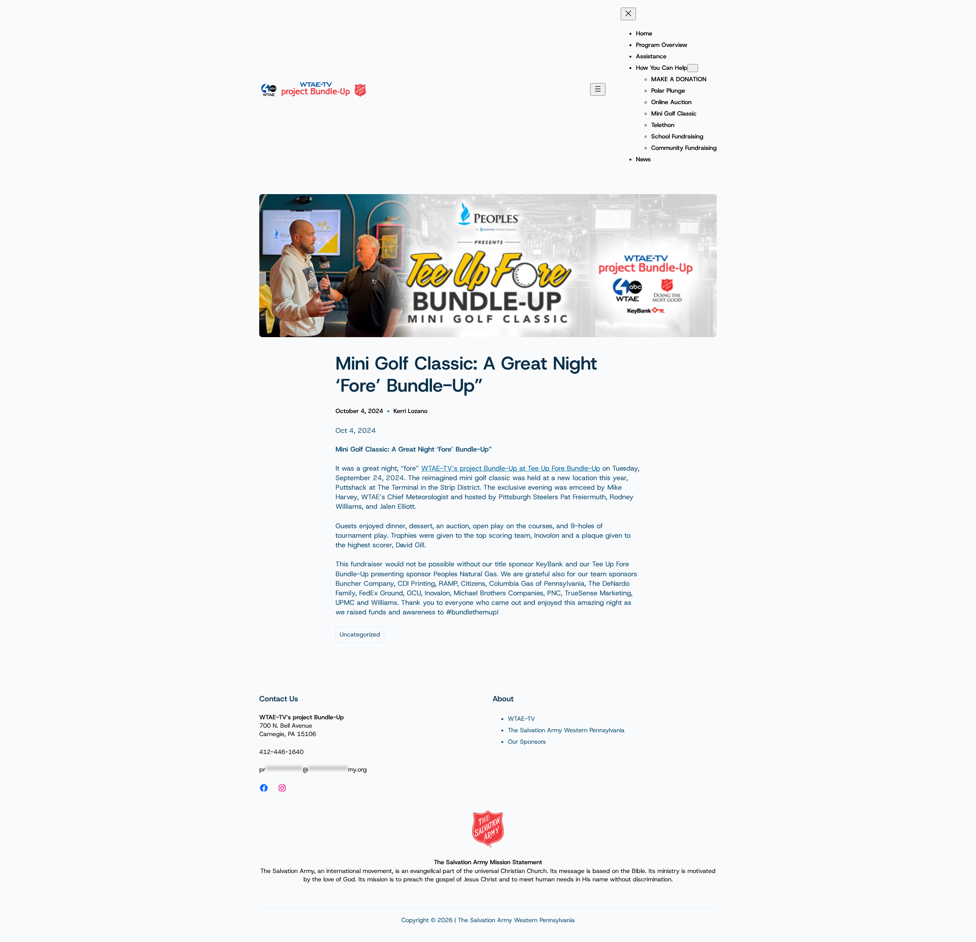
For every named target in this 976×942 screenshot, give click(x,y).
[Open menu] (597, 89)
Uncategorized (360, 634)
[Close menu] (628, 14)
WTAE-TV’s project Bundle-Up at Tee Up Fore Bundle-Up (510, 468)
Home (644, 33)
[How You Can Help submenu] (692, 68)
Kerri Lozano (410, 411)
